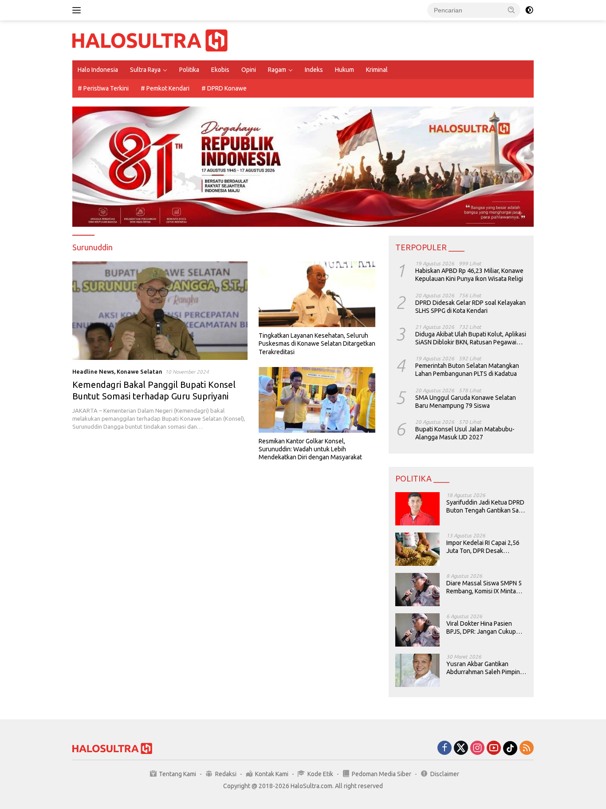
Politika (189, 69)
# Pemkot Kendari (165, 88)
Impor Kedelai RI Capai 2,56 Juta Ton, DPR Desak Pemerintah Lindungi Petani (483, 547)
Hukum (344, 69)
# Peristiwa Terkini (103, 88)
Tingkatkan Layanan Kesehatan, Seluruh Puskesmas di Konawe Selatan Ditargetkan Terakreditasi (317, 343)
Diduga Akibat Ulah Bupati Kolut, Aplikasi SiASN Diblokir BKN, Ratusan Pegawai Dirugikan (470, 338)
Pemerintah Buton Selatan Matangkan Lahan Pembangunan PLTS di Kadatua (467, 369)
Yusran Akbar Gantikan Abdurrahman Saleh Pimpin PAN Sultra (483, 668)
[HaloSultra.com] (150, 39)
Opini (248, 69)
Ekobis (220, 69)
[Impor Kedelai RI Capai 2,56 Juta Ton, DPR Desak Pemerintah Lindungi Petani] (417, 549)
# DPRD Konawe (224, 88)
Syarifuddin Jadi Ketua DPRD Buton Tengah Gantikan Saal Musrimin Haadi (485, 506)
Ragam (277, 69)
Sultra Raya (145, 69)
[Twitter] (461, 748)
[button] (511, 10)
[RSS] (526, 748)
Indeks (314, 69)
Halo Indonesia (98, 69)
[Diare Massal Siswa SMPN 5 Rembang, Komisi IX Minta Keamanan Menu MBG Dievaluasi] (417, 589)
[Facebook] (444, 748)
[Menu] (78, 10)
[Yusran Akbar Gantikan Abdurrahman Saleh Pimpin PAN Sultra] (417, 670)
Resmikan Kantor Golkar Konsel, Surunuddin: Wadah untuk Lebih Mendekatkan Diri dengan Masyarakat (310, 449)
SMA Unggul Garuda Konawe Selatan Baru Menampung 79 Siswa (465, 401)
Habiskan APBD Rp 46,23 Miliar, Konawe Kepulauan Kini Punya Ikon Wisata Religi (469, 274)
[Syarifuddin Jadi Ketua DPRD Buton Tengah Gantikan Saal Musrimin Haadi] (417, 508)
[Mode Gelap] (529, 10)
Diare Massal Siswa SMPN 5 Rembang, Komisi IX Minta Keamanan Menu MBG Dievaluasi (484, 587)
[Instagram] (477, 748)
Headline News (93, 371)
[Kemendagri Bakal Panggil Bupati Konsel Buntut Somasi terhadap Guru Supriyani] (160, 310)
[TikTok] (510, 748)
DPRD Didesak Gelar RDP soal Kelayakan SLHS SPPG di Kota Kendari (470, 306)
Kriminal (377, 69)
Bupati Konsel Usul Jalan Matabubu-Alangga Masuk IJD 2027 (465, 433)
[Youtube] (494, 748)
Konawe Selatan (139, 371)
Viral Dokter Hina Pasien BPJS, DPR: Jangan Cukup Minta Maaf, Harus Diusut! (481, 627)
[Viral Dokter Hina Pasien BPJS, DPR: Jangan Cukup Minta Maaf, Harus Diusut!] (417, 630)
